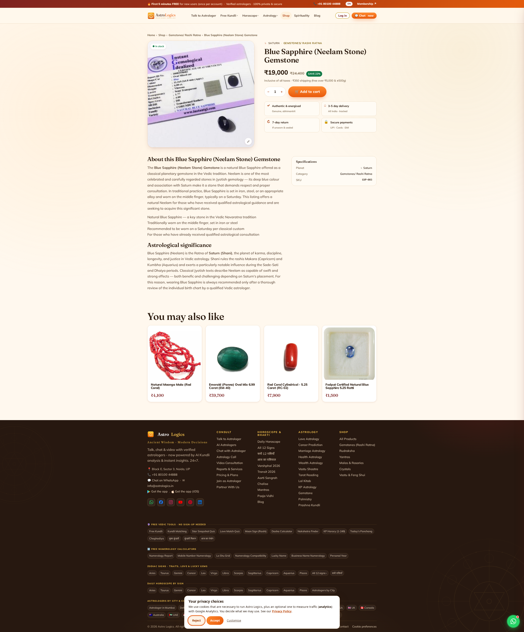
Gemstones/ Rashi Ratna (185, 35)
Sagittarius (254, 573)
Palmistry (305, 499)
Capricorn (272, 573)
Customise (234, 620)
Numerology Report (161, 555)
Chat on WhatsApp (165, 480)
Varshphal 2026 (268, 466)
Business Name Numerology (308, 555)
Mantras (263, 490)
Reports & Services (229, 469)
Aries (152, 573)
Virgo (214, 573)
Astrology (270, 15)
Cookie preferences (364, 626)
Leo (203, 573)
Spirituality (301, 15)
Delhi (183, 607)
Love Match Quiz (230, 531)
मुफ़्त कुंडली (174, 538)
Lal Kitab (304, 481)
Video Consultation (230, 463)
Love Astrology (308, 439)
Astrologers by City (323, 590)
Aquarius (288, 573)
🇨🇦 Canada (367, 607)
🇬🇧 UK (351, 607)
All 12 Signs (265, 448)
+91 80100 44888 (328, 3)
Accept (215, 620)
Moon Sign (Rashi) (256, 531)
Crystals (345, 469)
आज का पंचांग (207, 538)
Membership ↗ (367, 3)
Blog (317, 15)
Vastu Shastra (308, 469)
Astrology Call (226, 457)
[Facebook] (161, 502)
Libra (225, 573)
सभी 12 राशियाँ (265, 454)
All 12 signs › (319, 573)
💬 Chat (364, 15)
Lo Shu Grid (223, 555)
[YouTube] (180, 502)
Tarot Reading (308, 475)
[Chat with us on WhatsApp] (513, 621)
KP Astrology (307, 487)
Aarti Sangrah (267, 478)
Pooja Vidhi (265, 496)
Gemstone (305, 493)
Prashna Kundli (309, 505)
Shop (286, 15)
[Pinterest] (190, 502)
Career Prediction (310, 445)
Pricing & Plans (227, 475)
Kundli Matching (177, 531)
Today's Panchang (361, 531)
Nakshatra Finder (308, 531)
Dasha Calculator (282, 531)
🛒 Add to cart (307, 91)
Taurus (164, 573)
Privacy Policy (281, 611)
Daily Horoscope (268, 441)
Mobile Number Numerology (194, 555)
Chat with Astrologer (231, 451)
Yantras (344, 457)
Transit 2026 (266, 472)
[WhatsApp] (151, 502)
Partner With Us (228, 487)
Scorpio (238, 573)
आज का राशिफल (266, 459)
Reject (196, 620)
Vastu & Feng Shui (352, 475)
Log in (342, 15)
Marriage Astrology (311, 451)
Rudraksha (347, 451)
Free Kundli (229, 15)
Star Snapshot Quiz (203, 531)
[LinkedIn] (200, 502)
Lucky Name (279, 555)
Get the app (159, 491)
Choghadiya (156, 538)
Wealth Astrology (310, 463)
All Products (347, 439)
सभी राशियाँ (337, 573)
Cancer (191, 573)
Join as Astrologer (229, 481)
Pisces (303, 573)
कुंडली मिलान (190, 538)
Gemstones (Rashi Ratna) (357, 445)
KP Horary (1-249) (334, 531)
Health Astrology (310, 457)
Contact (343, 626)
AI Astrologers (226, 445)
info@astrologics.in (160, 486)
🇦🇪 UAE (173, 614)
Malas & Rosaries (351, 463)
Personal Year (338, 555)
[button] (200, 94)
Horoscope (250, 15)
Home (151, 35)
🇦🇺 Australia (156, 614)
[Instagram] (171, 502)
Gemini (178, 573)
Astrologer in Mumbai (162, 607)
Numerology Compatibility (250, 555)
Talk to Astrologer (203, 15)
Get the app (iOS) (187, 491)
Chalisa (262, 484)
